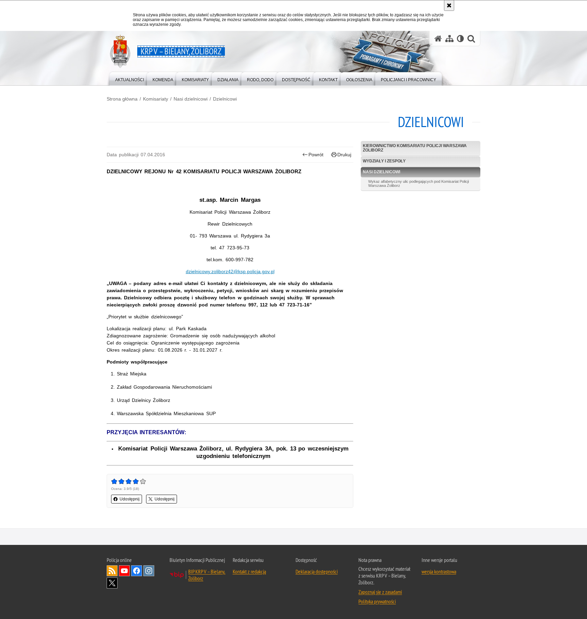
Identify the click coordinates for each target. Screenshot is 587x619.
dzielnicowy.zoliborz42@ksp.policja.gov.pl (230, 271)
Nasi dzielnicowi (191, 99)
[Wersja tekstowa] (460, 38)
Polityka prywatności (377, 601)
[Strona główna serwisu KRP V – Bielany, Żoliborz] (438, 38)
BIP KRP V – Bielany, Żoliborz (206, 575)
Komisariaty (155, 99)
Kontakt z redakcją (249, 571)
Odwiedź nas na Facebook (136, 570)
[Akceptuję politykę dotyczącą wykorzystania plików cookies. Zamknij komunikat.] (449, 5)
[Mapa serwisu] (449, 38)
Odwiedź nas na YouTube (124, 570)
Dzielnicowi (225, 99)
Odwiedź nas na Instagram (148, 570)
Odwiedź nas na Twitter (112, 583)
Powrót (315, 154)
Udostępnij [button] (130, 499)
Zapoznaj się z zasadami (380, 591)
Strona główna (122, 99)
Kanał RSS (112, 570)
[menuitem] (130, 78)
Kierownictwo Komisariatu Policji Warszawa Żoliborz (415, 148)
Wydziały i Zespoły (384, 161)
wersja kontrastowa (439, 571)
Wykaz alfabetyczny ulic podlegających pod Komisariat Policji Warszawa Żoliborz (418, 183)
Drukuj (344, 154)
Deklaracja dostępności (317, 571)
